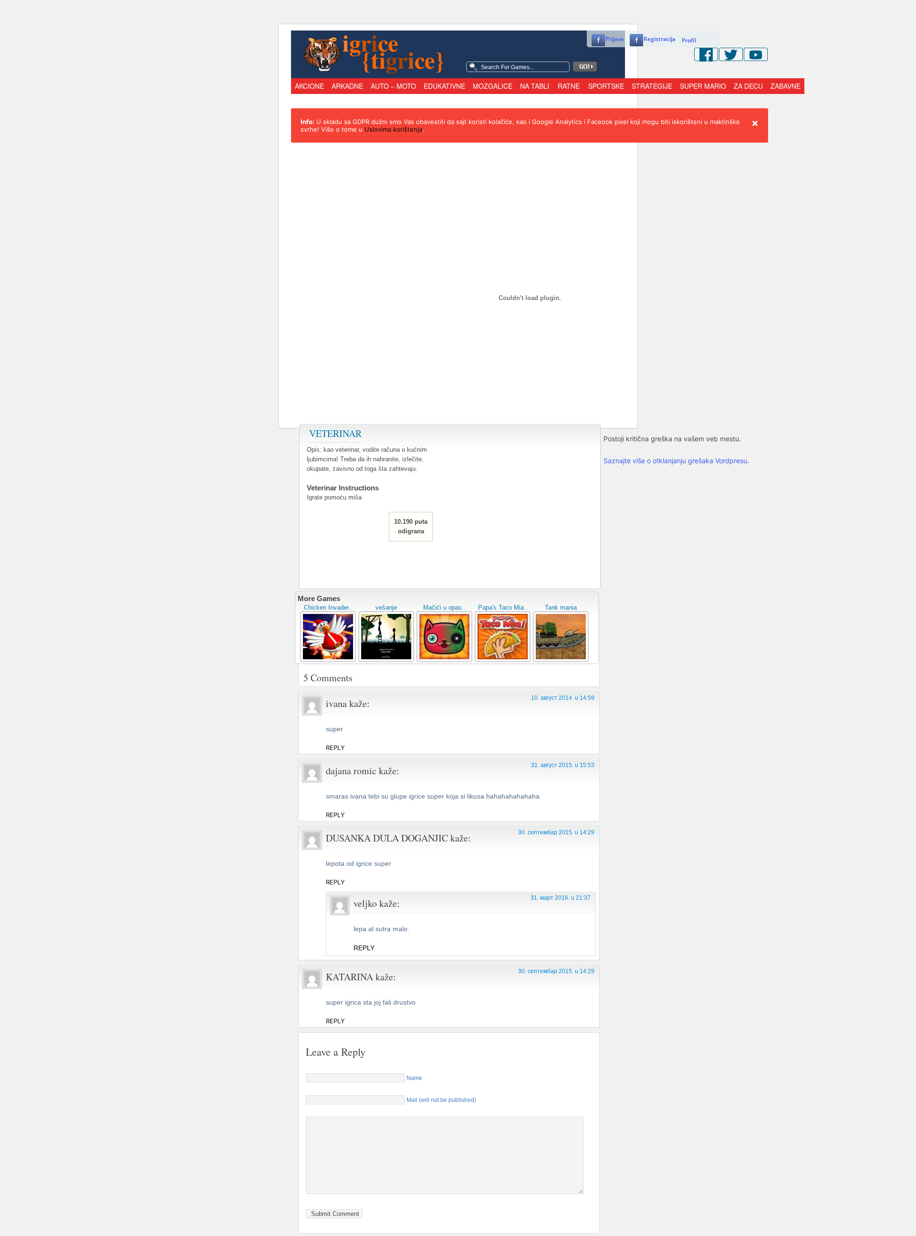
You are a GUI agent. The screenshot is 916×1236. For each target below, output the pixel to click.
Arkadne (347, 86)
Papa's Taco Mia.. (503, 607)
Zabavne (785, 86)
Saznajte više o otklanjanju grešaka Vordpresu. (676, 461)
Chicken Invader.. (328, 607)
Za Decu (748, 86)
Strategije (652, 86)
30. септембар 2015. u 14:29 (556, 832)
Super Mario (703, 86)
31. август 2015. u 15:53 (562, 765)
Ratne (569, 86)
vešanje (386, 607)
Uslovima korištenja (393, 129)
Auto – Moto (393, 86)
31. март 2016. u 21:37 (561, 897)
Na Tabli (534, 86)
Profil (689, 40)
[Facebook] (706, 54)
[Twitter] (731, 54)
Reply (335, 747)
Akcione (309, 86)
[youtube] (756, 54)
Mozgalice (492, 86)
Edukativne (444, 86)
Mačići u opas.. (444, 607)
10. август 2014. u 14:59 (562, 698)
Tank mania (561, 607)
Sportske (606, 86)
